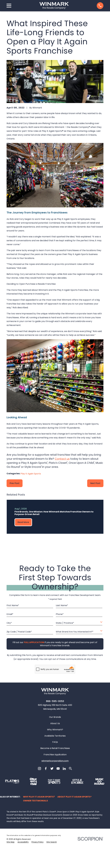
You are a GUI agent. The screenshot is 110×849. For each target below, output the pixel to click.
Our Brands (55, 717)
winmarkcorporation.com (55, 760)
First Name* (13, 605)
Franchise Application (55, 754)
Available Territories (55, 735)
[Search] (70, 768)
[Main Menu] (9, 5)
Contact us (62, 459)
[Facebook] (45, 768)
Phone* (60, 614)
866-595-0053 (55, 701)
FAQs (55, 742)
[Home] (54, 5)
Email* (10, 614)
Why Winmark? (55, 729)
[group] (55, 517)
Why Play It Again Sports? (39, 796)
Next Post (95, 483)
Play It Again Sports (31, 473)
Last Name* (62, 605)
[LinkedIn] (64, 768)
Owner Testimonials (35, 800)
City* (9, 623)
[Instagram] (39, 768)
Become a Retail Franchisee (55, 748)
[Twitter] (51, 768)
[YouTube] (58, 768)
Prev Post (14, 483)
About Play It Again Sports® (74, 796)
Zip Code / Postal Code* (19, 631)
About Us (55, 723)
